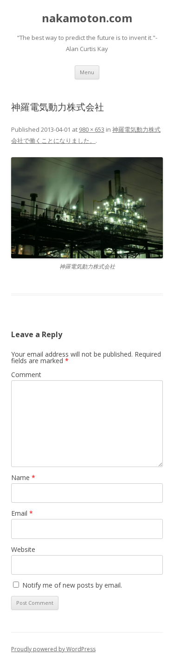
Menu (87, 72)
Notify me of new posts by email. (72, 585)
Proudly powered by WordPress (53, 649)
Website (23, 549)
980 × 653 (91, 129)
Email (22, 513)
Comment (26, 374)
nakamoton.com (87, 18)
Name (23, 477)
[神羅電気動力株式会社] (87, 207)
